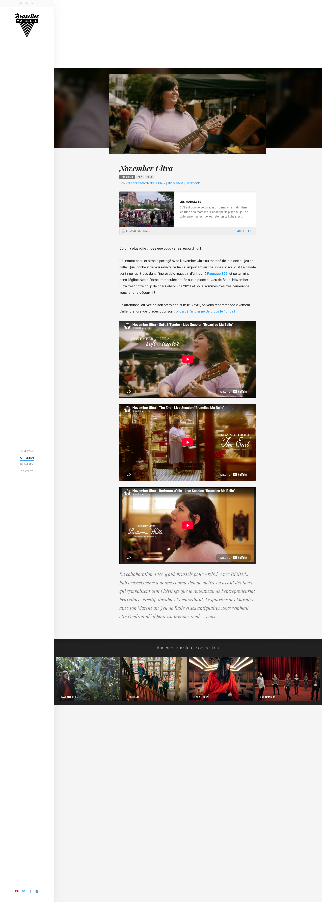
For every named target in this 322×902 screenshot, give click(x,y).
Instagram (175, 183)
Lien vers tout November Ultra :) (142, 183)
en (26, 3)
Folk (149, 177)
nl (33, 3)
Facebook (193, 183)
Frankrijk (127, 177)
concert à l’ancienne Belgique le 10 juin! (205, 311)
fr (20, 3)
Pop (140, 177)
